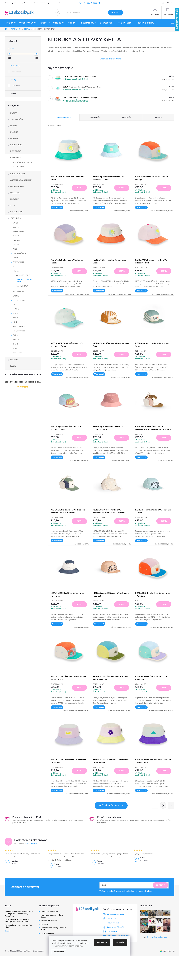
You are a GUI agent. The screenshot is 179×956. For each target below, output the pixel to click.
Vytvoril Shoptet (168, 951)
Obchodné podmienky (12, 3)
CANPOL (16, 258)
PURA (15, 335)
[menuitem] (11, 23)
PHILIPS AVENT (19, 331)
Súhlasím (120, 942)
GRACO (16, 305)
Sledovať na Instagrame (157, 937)
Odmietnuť (102, 942)
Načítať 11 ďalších (109, 805)
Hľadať (115, 12)
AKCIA (12, 205)
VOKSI (15, 223)
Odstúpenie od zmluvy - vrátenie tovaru (53, 929)
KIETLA (16, 271)
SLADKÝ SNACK (19, 166)
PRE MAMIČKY (16, 145)
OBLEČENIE (15, 193)
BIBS (15, 249)
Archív (7, 931)
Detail (79, 188)
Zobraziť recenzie (31, 843)
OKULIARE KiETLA (22, 275)
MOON (15, 313)
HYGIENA (14, 138)
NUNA (15, 322)
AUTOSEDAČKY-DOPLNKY (21, 180)
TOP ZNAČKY (16, 218)
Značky (13, 366)
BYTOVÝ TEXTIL (17, 212)
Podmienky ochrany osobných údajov (37, 3)
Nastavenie (59, 951)
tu (81, 946)
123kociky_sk (112, 931)
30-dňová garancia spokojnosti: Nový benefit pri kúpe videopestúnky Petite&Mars (19, 913)
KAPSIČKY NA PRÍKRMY (22, 162)
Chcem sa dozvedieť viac (110, 59)
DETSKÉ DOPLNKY (18, 186)
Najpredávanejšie (64, 117)
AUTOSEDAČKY (16, 119)
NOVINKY (14, 360)
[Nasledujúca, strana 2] (163, 805)
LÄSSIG (16, 296)
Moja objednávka (47, 933)
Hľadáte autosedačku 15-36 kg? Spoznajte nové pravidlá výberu (17, 920)
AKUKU (16, 227)
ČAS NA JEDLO (16, 157)
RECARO (16, 339)
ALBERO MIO (18, 231)
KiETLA (16, 85)
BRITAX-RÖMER (19, 253)
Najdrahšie (126, 117)
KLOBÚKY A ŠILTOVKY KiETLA (24, 280)
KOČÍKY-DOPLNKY (17, 174)
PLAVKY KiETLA (21, 286)
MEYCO (16, 309)
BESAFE (16, 245)
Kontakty (44, 924)
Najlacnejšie (95, 117)
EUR (167, 3)
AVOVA (16, 236)
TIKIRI (15, 344)
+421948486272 (113, 918)
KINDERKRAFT (19, 291)
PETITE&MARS (19, 326)
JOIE (14, 266)
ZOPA (15, 348)
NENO (15, 318)
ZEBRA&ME (17, 353)
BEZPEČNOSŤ (15, 151)
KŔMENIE (14, 132)
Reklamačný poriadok (49, 920)
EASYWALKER (18, 262)
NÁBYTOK (14, 199)
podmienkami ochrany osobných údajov (137, 891)
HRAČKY (13, 126)
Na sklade (16, 72)
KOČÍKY (13, 113)
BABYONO (17, 240)
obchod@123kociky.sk (115, 914)
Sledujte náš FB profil (115, 927)
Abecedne (158, 117)
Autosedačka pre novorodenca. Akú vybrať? (18, 926)
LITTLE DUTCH (19, 300)
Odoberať (160, 885)
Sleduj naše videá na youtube (118, 936)
